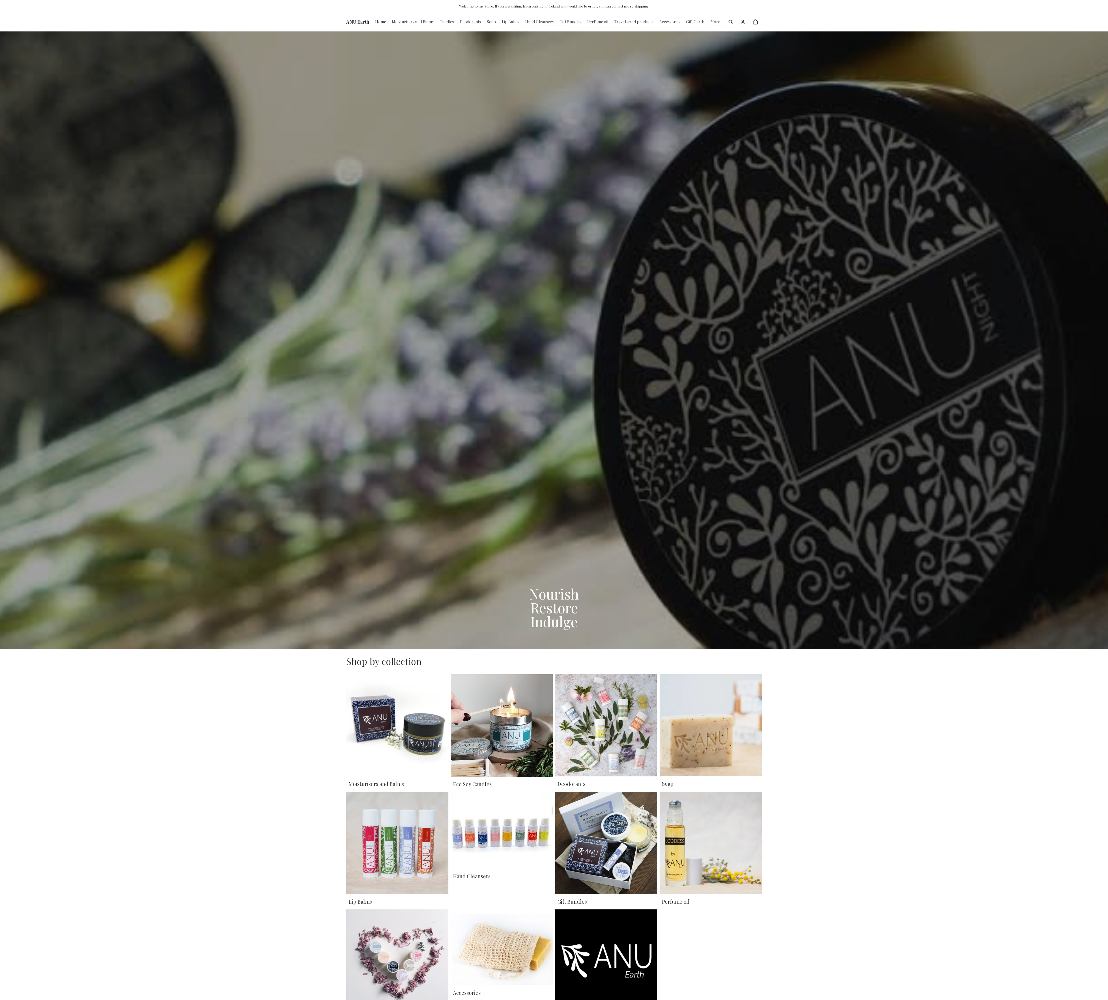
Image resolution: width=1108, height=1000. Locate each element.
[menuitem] (715, 22)
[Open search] (730, 22)
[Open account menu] (742, 22)
